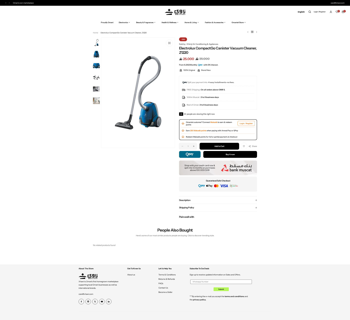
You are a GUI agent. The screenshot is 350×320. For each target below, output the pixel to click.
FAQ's (160, 283)
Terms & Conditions (167, 274)
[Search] (310, 12)
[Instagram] (88, 301)
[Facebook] (81, 301)
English (301, 12)
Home (95, 33)
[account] (331, 12)
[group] (138, 93)
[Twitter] (95, 301)
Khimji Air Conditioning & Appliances (202, 44)
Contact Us (163, 288)
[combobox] (301, 12)
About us (131, 274)
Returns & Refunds (166, 279)
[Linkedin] (108, 301)
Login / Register (246, 123)
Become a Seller (165, 292)
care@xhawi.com (86, 294)
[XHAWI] (175, 12)
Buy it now (230, 154)
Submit (221, 289)
